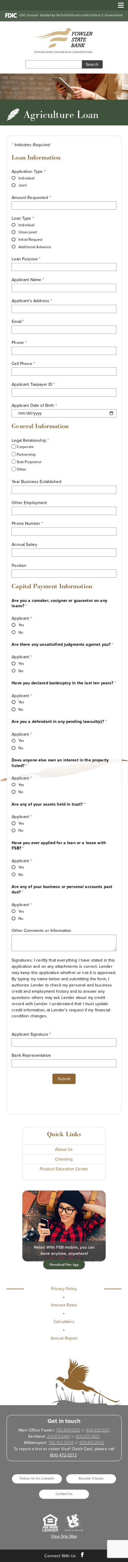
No (20, 632)
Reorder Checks (91, 1478)
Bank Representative (31, 1055)
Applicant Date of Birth (34, 405)
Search (92, 64)
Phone (19, 342)
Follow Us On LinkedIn (37, 1478)
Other (21, 469)
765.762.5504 (61, 1442)
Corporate (25, 447)
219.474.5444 (58, 1436)
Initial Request (30, 239)
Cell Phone (23, 363)
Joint (22, 185)
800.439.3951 (98, 1430)
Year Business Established (36, 481)
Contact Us (64, 1494)
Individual (26, 178)
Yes (21, 625)
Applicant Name (28, 279)
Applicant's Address (32, 300)
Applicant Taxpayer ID (33, 384)
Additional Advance (34, 246)
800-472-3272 (63, 1455)
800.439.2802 (91, 1442)
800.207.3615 (88, 1436)
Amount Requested (31, 197)
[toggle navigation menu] (119, 5)
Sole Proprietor (28, 462)
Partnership (26, 454)
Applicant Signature (31, 1034)
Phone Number (27, 523)
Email (18, 321)
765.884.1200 (68, 1430)
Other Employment (29, 502)
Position (19, 565)
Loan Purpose (26, 259)
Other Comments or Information (41, 930)
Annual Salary (24, 544)
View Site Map (64, 1536)
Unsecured (27, 232)
